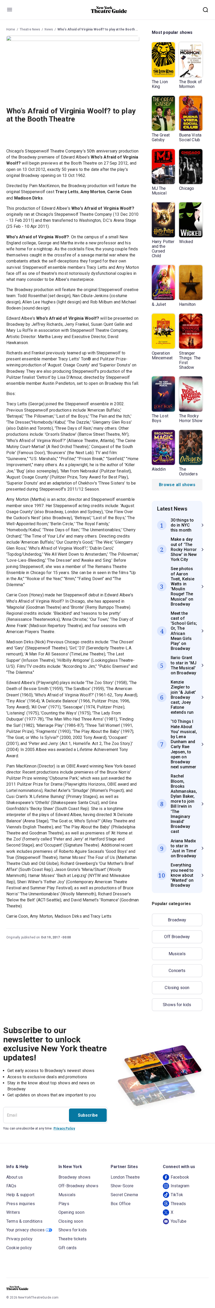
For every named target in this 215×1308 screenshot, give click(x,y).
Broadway (177, 919)
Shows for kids (177, 1004)
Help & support (20, 1194)
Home (10, 29)
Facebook (180, 1177)
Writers (13, 1212)
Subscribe (88, 1115)
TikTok (177, 1194)
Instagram (180, 1185)
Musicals (177, 953)
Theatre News (30, 29)
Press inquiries (20, 1203)
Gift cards (67, 1247)
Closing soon (177, 987)
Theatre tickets (72, 1238)
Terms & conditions (24, 1221)
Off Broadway (177, 936)
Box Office (121, 1203)
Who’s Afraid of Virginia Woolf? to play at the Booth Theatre (102, 29)
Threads (178, 1203)
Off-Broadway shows (78, 1185)
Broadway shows (74, 1177)
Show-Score (122, 1185)
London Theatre (125, 1177)
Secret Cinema (124, 1194)
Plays (63, 1203)
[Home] (109, 10)
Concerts (177, 970)
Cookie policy (19, 1247)
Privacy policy (19, 1238)
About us (14, 1177)
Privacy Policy (64, 1128)
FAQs (11, 1185)
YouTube (178, 1221)
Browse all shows (177, 484)
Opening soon (71, 1212)
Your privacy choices (25, 1229)
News (49, 29)
